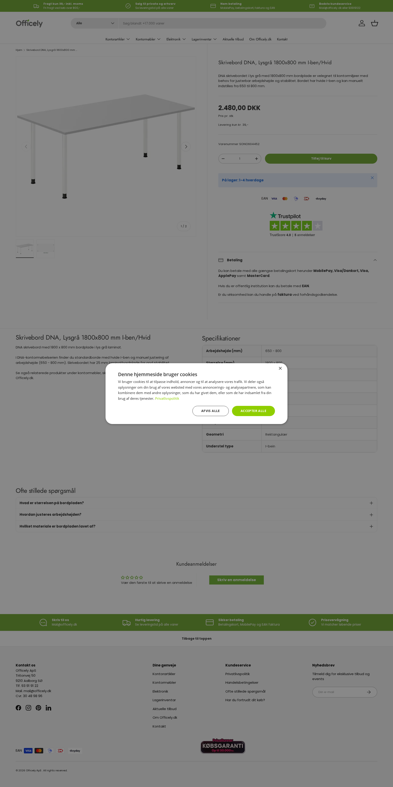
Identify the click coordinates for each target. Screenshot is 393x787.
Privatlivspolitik (167, 398)
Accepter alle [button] (253, 411)
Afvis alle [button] (210, 411)
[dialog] (196, 393)
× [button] (280, 368)
